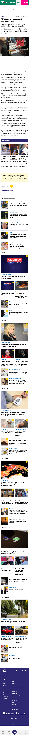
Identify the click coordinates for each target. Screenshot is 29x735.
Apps (2, 550)
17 (7, 222)
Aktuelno (3, 359)
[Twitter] (19, 670)
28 (7, 212)
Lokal (4, 701)
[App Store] (20, 713)
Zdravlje (5, 685)
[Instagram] (22, 670)
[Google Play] (8, 713)
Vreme (13, 683)
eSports (5, 694)
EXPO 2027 (11, 508)
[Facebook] (16, 670)
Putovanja (5, 688)
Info (4, 677)
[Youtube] (25, 670)
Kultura (4, 690)
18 (7, 202)
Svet (2, 291)
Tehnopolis (5, 696)
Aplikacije (14, 700)
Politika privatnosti (17, 698)
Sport (4, 679)
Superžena (5, 692)
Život (4, 683)
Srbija (3, 16)
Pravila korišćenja (17, 696)
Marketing (15, 691)
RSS (13, 702)
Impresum (14, 693)
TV (13, 679)
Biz (3, 681)
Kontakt (14, 704)
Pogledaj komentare (7, 190)
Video (13, 677)
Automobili (5, 698)
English (3, 499)
